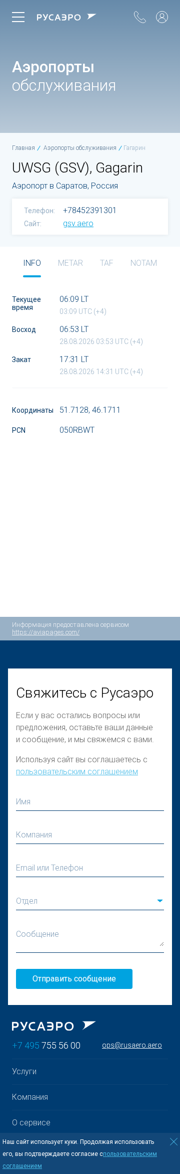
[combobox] (90, 901)
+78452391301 (90, 210)
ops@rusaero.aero (132, 1045)
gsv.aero (78, 223)
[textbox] (90, 901)
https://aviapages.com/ (46, 632)
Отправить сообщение (74, 978)
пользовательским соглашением (77, 771)
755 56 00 (46, 1045)
